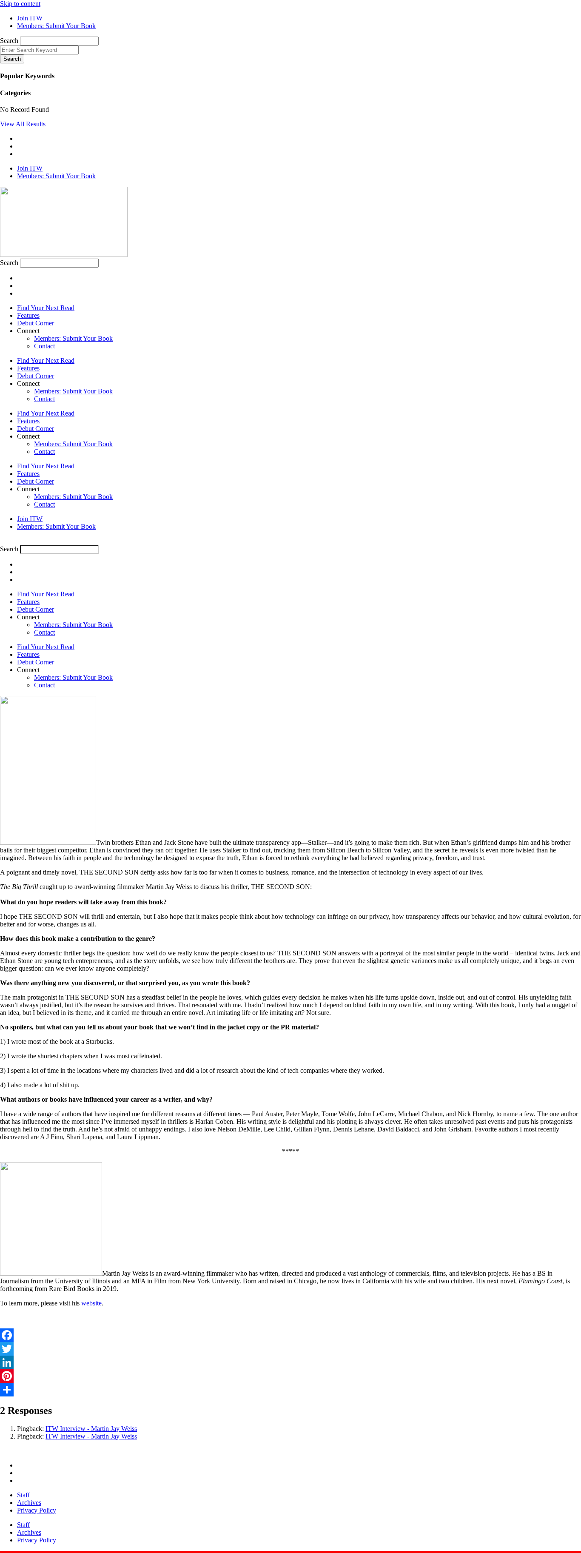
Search (9, 40)
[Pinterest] (290, 1376)
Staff (23, 1495)
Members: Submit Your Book (73, 338)
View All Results (23, 124)
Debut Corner (35, 323)
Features (28, 315)
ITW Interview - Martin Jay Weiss (91, 1428)
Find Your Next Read (45, 307)
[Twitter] (290, 1349)
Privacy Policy (36, 1510)
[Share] (290, 1389)
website (91, 1303)
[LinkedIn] (290, 1362)
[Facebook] (290, 1335)
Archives (29, 1502)
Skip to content (20, 3)
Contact (44, 346)
